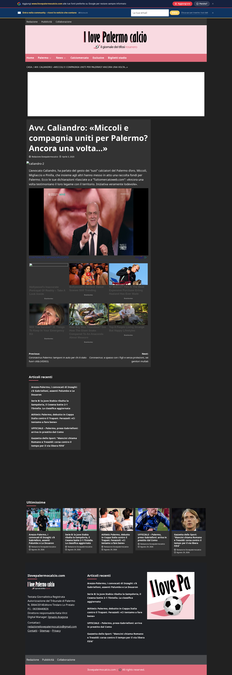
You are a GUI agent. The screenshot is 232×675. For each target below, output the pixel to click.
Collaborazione (63, 21)
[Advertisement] (116, 94)
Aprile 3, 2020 (68, 156)
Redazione (32, 21)
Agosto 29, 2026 (37, 549)
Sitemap (45, 630)
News (59, 57)
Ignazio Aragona (58, 617)
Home (30, 57)
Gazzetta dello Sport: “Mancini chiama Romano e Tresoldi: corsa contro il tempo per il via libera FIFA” (54, 441)
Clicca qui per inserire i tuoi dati (194, 13)
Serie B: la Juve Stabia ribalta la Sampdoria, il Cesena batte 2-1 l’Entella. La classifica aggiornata (50, 404)
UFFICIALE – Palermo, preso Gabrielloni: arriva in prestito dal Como (54, 430)
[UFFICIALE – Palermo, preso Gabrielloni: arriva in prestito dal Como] (152, 519)
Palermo (43, 57)
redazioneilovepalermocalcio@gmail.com (52, 626)
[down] (50, 58)
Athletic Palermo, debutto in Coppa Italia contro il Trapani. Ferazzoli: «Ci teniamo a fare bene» (53, 418)
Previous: (57, 357)
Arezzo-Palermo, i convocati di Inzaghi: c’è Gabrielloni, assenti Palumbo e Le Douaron (54, 390)
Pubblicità (46, 21)
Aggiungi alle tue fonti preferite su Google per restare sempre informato (74, 3)
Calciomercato (80, 57)
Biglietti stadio (117, 57)
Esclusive (98, 57)
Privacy (56, 630)
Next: (118, 357)
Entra (174, 12)
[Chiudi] (212, 3)
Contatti (32, 630)
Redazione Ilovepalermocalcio (45, 156)
